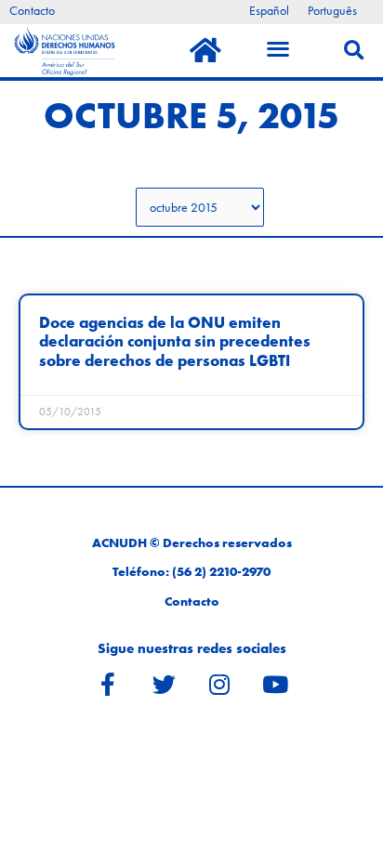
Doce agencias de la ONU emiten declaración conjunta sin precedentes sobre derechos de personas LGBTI (174, 342)
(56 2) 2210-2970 (221, 572)
